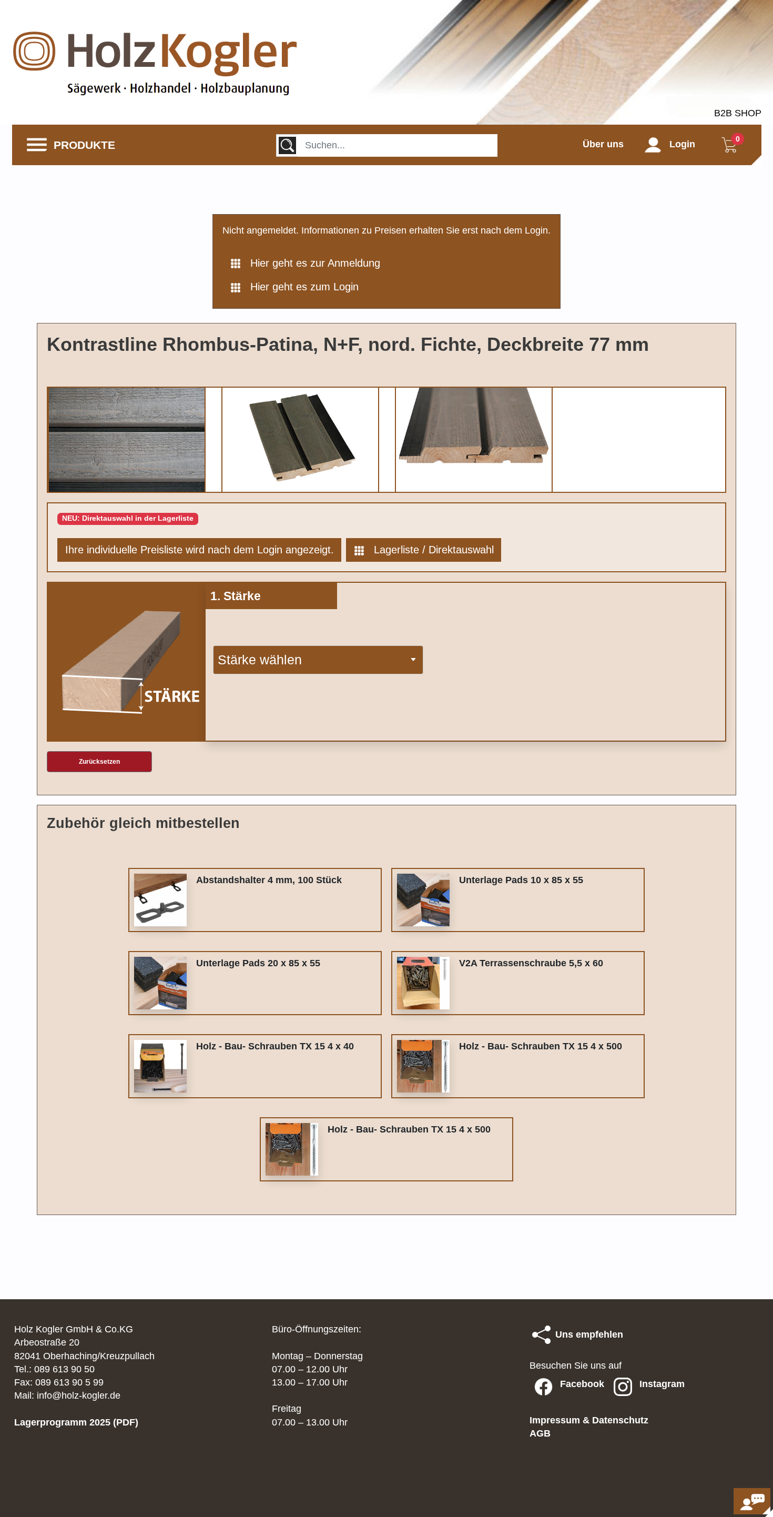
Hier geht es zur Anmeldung (310, 263)
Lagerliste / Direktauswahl (429, 549)
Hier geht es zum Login (300, 286)
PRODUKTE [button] (81, 145)
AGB (540, 1433)
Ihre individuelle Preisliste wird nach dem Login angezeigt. (199, 549)
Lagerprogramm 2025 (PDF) (76, 1422)
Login (678, 144)
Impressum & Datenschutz (589, 1420)
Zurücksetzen (99, 761)
